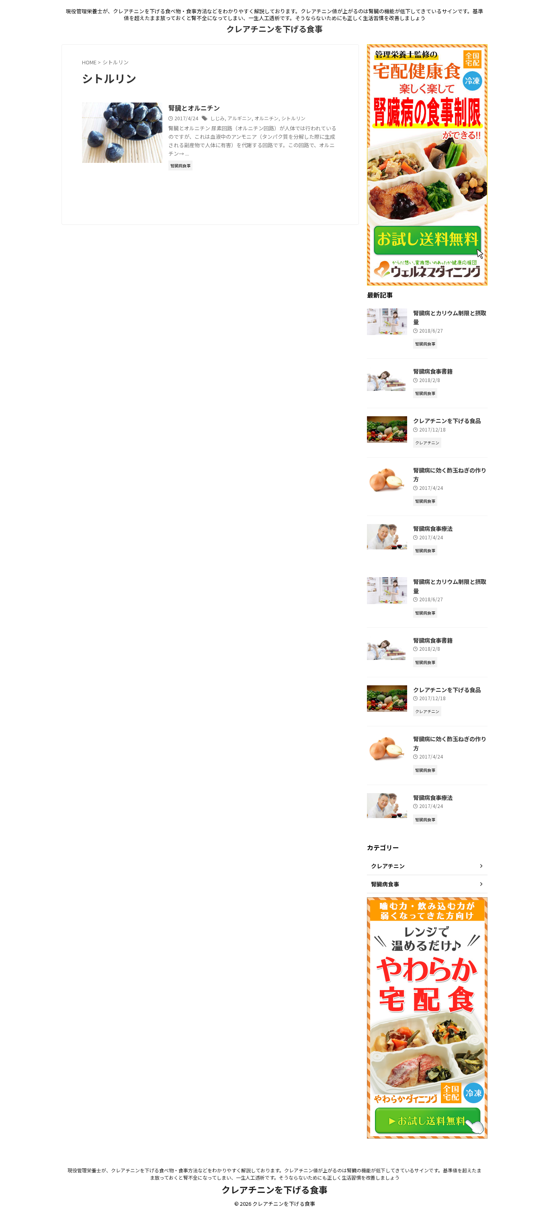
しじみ (217, 118)
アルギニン (239, 118)
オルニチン (266, 118)
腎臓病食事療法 (433, 528)
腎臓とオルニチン (194, 108)
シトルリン (293, 118)
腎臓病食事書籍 (433, 371)
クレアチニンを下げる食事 (274, 29)
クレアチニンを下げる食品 (447, 420)
